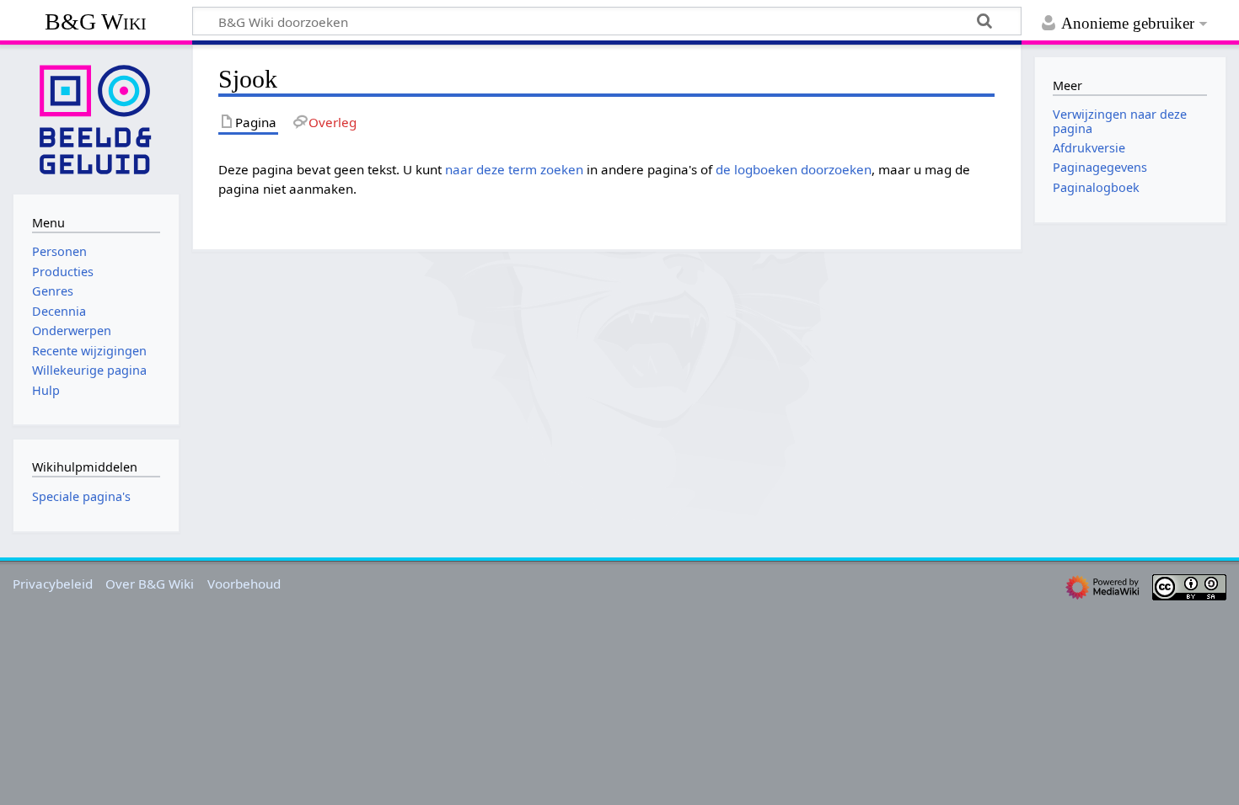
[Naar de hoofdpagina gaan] (96, 118)
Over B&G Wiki (149, 583)
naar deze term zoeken (514, 169)
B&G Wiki (96, 21)
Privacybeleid (53, 583)
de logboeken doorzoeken (794, 169)
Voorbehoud (244, 583)
